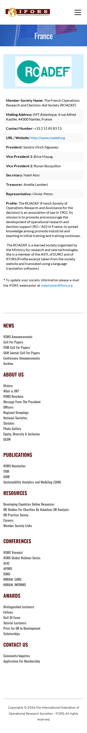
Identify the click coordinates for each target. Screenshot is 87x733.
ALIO (6, 563)
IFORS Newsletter (14, 465)
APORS (7, 568)
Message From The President (22, 401)
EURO (6, 573)
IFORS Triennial (13, 552)
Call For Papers (13, 341)
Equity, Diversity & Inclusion (22, 433)
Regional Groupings (16, 412)
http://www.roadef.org (48, 138)
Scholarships (11, 633)
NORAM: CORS (12, 579)
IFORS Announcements (17, 336)
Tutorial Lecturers (14, 622)
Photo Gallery (12, 428)
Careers (8, 520)
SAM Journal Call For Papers (22, 352)
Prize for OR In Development (21, 628)
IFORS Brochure (13, 396)
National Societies (15, 417)
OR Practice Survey (15, 514)
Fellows (8, 612)
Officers (8, 407)
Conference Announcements (21, 358)
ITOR (6, 471)
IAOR (6, 476)
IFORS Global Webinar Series (21, 557)
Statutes (8, 423)
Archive (8, 363)
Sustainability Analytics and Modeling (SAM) (32, 481)
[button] (78, 12)
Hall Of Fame (11, 617)
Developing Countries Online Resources (28, 504)
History (8, 385)
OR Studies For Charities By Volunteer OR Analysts (36, 509)
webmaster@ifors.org (56, 286)
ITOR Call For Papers (17, 347)
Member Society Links (18, 525)
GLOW (7, 439)
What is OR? (11, 390)
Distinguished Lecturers (18, 606)
